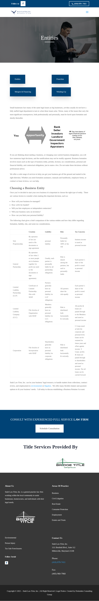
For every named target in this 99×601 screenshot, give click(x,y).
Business (55, 493)
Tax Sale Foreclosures (13, 549)
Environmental (10, 538)
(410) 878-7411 (58, 562)
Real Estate (56, 504)
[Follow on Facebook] (6, 562)
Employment (57, 515)
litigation (47, 386)
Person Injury (10, 543)
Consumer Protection (60, 509)
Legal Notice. (61, 591)
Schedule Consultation (49, 428)
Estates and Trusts (59, 520)
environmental (36, 386)
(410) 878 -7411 (80, 4)
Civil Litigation (58, 498)
